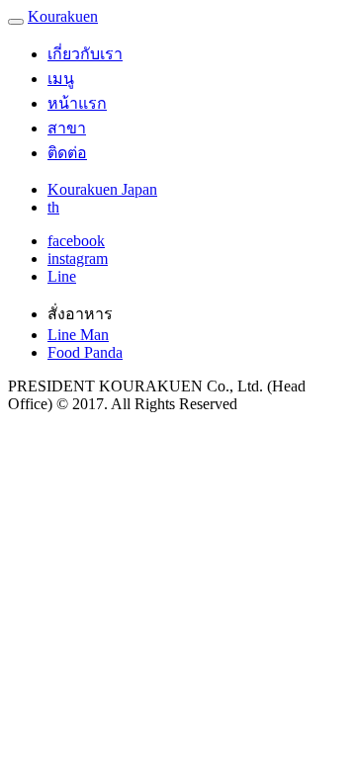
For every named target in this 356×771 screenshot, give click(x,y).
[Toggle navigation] (16, 22)
